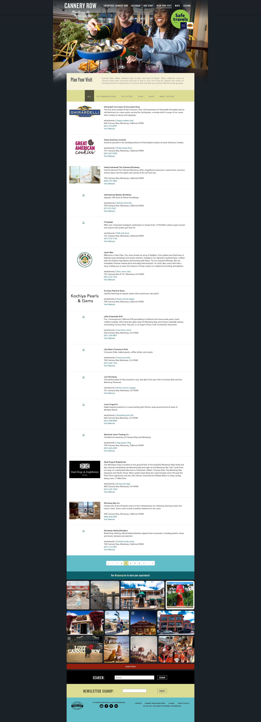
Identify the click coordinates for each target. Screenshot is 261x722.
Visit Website (109, 129)
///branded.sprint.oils (124, 415)
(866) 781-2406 (110, 181)
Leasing (187, 5)
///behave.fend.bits (123, 203)
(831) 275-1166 (110, 238)
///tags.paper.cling (123, 443)
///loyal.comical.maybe (124, 299)
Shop (151, 97)
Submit (162, 691)
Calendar (135, 5)
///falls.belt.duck (122, 233)
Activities (127, 97)
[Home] (80, 8)
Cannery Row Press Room (155, 703)
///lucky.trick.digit (122, 484)
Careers (138, 703)
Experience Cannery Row (116, 5)
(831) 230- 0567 (111, 489)
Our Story (148, 5)
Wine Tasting (167, 97)
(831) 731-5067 (110, 547)
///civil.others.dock (123, 330)
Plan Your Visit (164, 5)
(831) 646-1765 (110, 363)
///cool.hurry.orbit (122, 357)
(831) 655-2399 (110, 448)
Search (162, 677)
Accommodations (106, 97)
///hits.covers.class (123, 271)
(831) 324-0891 (110, 335)
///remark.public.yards (124, 541)
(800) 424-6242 (110, 517)
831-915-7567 (110, 208)
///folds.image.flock (123, 148)
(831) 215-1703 (110, 277)
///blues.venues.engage (125, 388)
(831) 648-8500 (110, 421)
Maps (177, 5)
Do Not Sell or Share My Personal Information (162, 706)
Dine (140, 97)
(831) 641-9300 (110, 153)
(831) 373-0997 (110, 126)
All (89, 97)
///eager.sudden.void (124, 120)
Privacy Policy (183, 703)
